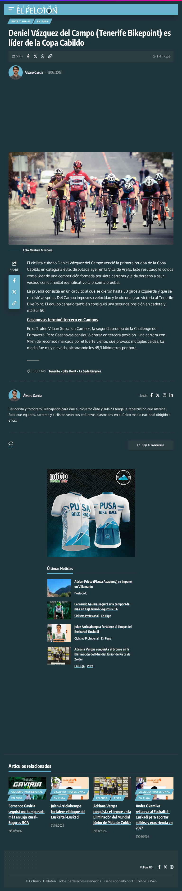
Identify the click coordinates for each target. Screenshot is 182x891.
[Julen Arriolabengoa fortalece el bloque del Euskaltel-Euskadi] (59, 633)
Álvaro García (34, 72)
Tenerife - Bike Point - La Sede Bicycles (75, 371)
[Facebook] (151, 395)
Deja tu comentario (153, 445)
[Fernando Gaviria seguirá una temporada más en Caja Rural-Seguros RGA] (59, 610)
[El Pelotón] (39, 10)
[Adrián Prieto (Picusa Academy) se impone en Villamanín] (59, 588)
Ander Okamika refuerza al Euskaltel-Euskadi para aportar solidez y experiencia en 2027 (154, 817)
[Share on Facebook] (28, 56)
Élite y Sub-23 (21, 21)
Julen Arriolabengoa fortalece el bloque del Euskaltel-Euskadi (68, 811)
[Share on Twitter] (35, 56)
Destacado (80, 593)
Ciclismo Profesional (86, 616)
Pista (90, 666)
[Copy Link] (50, 56)
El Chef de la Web (144, 881)
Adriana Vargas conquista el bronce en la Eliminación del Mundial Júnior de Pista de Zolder (102, 654)
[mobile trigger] (13, 9)
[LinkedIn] (171, 395)
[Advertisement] (91, 116)
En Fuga (42, 21)
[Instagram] (164, 395)
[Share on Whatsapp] (42, 56)
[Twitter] (157, 395)
